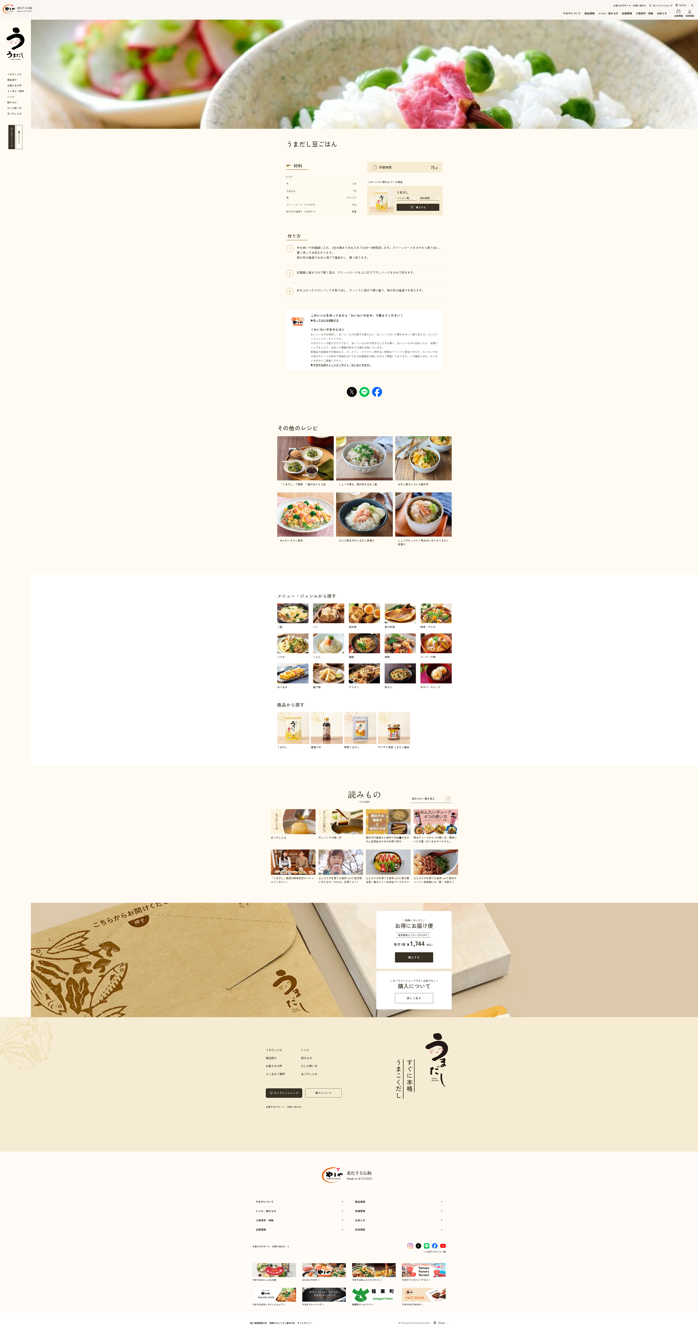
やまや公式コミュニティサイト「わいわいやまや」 (342, 365)
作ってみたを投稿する (326, 320)
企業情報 (678, 15)
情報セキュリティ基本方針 (282, 1322)
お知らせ (662, 13)
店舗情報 (627, 13)
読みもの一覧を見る (423, 798)
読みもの (12, 102)
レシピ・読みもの (608, 13)
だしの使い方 (14, 108)
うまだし (291, 190)
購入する (421, 207)
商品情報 (589, 13)
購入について (323, 1093)
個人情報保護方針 (258, 1322)
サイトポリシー (304, 1322)
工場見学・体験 (644, 13)
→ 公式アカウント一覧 (435, 1251)
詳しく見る (414, 998)
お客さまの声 (14, 85)
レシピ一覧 (403, 198)
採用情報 (689, 15)
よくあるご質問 (15, 91)
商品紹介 (12, 79)
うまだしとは (14, 74)
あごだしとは (14, 113)
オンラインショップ (662, 5)
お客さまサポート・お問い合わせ (629, 5)
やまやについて (572, 13)
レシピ (10, 96)
